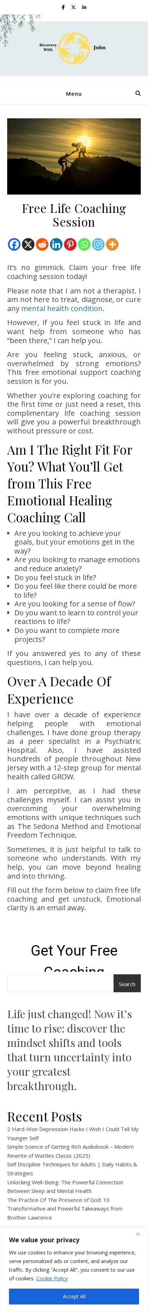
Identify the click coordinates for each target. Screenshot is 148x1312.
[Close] (140, 1234)
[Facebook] (14, 244)
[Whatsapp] (84, 244)
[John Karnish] (74, 48)
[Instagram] (98, 244)
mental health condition (62, 308)
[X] (28, 244)
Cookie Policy (52, 1278)
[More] (112, 244)
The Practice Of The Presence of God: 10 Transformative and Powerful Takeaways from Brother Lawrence (64, 1208)
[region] (74, 1270)
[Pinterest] (70, 244)
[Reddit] (42, 244)
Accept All (74, 1296)
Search (127, 984)
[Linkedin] (56, 244)
